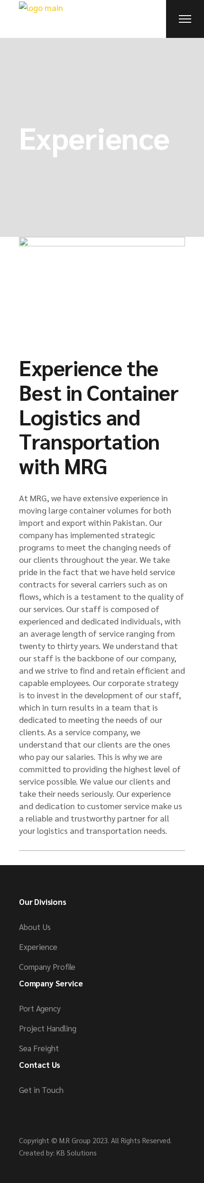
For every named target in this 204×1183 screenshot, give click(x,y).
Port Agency (40, 1008)
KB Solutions (76, 1152)
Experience (38, 946)
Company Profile (47, 966)
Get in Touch (41, 1089)
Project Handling (47, 1028)
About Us (35, 926)
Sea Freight (39, 1048)
